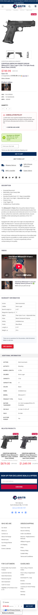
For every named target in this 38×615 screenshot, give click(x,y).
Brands (22, 580)
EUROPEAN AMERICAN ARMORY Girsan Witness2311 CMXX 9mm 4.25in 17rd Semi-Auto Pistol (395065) (28, 456)
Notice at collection (8, 613)
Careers (3, 545)
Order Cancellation (25, 533)
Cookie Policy (28, 554)
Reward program (6, 578)
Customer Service (6, 573)
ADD (27, 606)
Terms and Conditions (28, 556)
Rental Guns (4, 539)
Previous (32, 428)
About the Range (6, 536)
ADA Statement (5, 581)
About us (4, 530)
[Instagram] (15, 512)
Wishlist (7, 602)
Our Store (4, 527)
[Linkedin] (16, 177)
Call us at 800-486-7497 (19, 508)
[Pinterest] (19, 177)
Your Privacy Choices (13, 610)
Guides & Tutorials (25, 583)
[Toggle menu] (2, 6)
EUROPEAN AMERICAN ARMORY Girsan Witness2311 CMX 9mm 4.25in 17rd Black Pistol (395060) (9, 456)
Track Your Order (25, 527)
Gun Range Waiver (6, 542)
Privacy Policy (28, 551)
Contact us (4, 533)
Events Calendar (6, 548)
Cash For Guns (5, 584)
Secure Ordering (25, 530)
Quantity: (4, 105)
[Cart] (35, 6)
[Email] (6, 177)
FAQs (22, 547)
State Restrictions (6, 576)
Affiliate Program (25, 541)
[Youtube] (19, 512)
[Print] (9, 177)
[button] (15, 76)
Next (36, 428)
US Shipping (23, 544)
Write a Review (5, 78)
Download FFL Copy (26, 577)
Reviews (22, 591)
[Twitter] (12, 177)
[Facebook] (2, 177)
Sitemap (22, 594)
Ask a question (7, 346)
